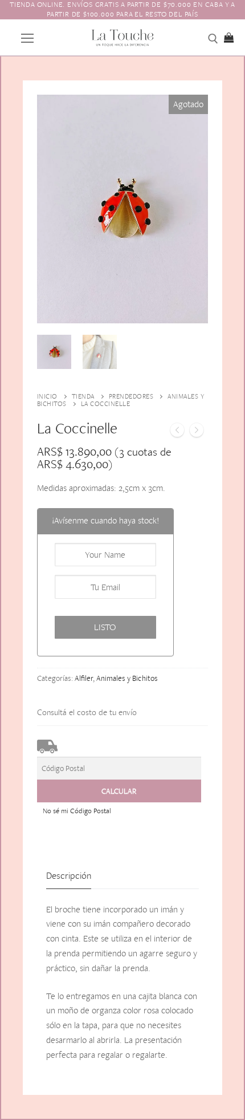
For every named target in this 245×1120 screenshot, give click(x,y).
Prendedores (131, 396)
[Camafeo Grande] (177, 432)
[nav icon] (27, 37)
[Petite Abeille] (196, 432)
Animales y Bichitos (127, 678)
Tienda (83, 396)
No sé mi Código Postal (77, 810)
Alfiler (84, 678)
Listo (105, 627)
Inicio (47, 396)
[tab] (68, 876)
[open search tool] (213, 39)
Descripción (68, 875)
